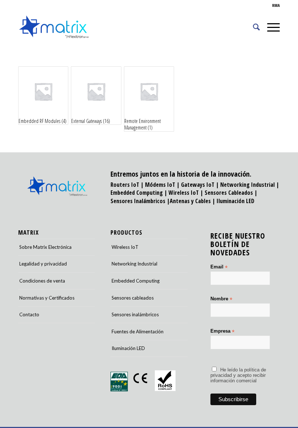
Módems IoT (160, 185)
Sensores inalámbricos (135, 314)
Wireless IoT (184, 193)
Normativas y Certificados (46, 298)
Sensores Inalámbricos (137, 201)
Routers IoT (124, 185)
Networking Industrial (247, 185)
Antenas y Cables (190, 201)
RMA (276, 5)
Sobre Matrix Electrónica (45, 247)
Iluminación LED (235, 201)
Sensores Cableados (229, 193)
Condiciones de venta (42, 281)
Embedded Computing (136, 281)
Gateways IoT (197, 185)
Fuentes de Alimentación (138, 331)
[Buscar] (253, 27)
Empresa (222, 331)
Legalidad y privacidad (43, 264)
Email (218, 267)
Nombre (221, 299)
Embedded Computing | (139, 193)
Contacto (29, 314)
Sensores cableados (133, 298)
